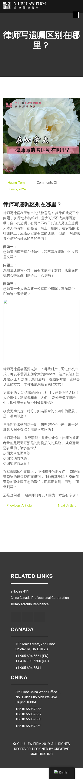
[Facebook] (16, 617)
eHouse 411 (20, 591)
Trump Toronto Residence (30, 604)
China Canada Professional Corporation (40, 598)
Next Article (67, 505)
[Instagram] (27, 617)
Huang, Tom (16, 183)
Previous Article (19, 505)
